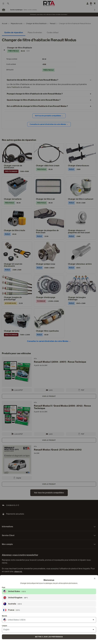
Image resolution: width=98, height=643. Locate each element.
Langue (4, 626)
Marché (4, 616)
